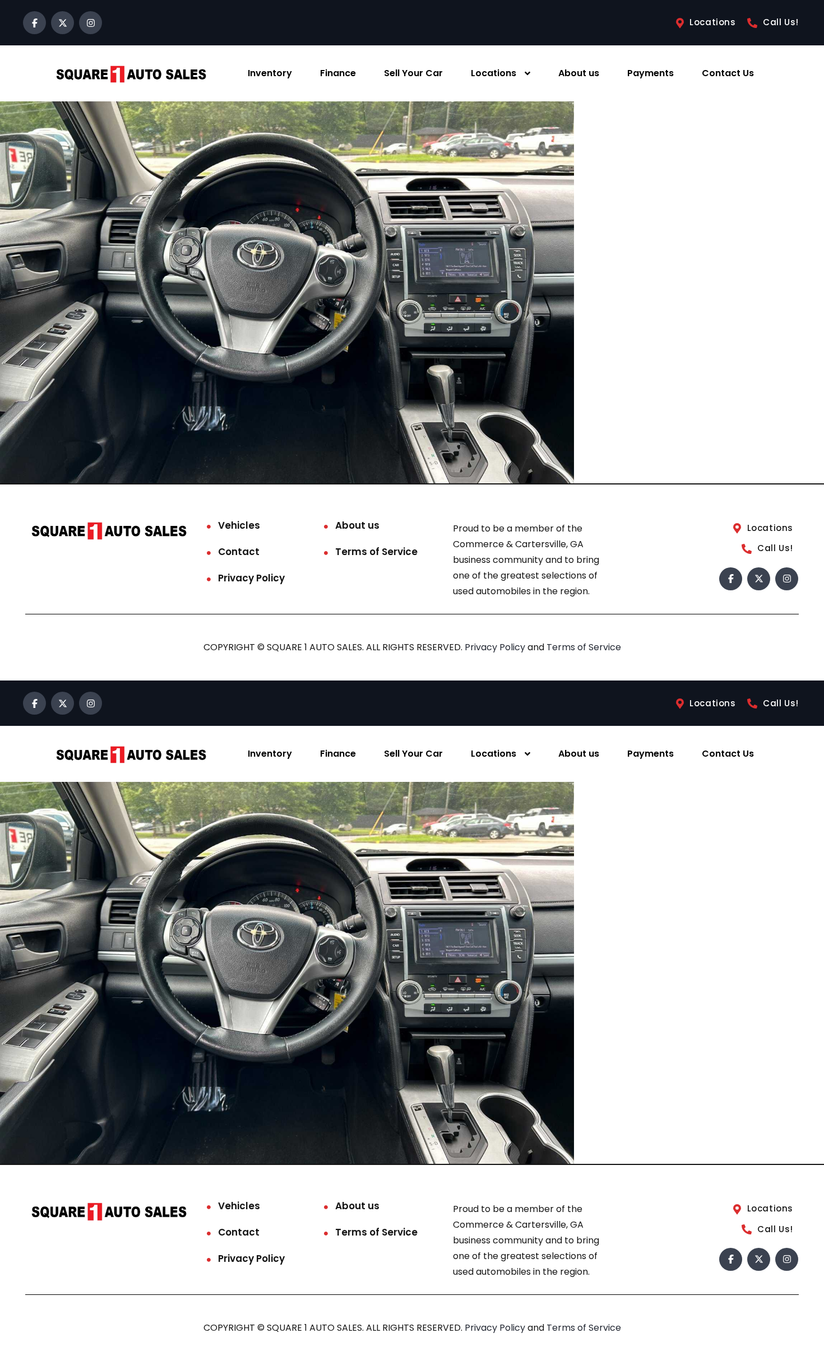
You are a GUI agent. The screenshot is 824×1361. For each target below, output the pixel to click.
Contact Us (728, 73)
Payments (650, 73)
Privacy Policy (251, 578)
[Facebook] (34, 22)
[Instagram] (90, 22)
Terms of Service (376, 551)
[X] (62, 22)
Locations (493, 73)
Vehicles (239, 525)
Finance (338, 73)
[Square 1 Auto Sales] (131, 73)
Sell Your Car (413, 73)
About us (578, 73)
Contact (239, 551)
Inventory (270, 73)
